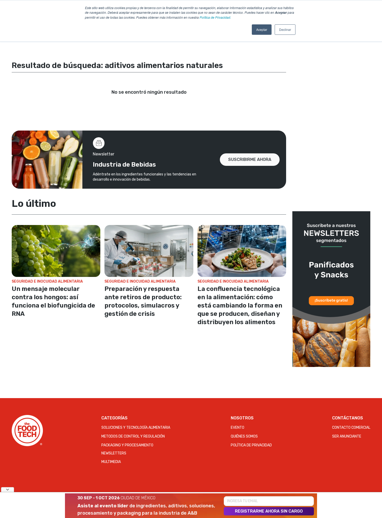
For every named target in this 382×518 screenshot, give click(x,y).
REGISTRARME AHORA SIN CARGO (269, 511)
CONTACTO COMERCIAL (351, 427)
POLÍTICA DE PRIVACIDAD (251, 445)
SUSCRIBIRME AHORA (249, 159)
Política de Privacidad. (215, 17)
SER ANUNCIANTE (346, 436)
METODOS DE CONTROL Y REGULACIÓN (133, 436)
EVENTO (237, 427)
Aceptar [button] (261, 29)
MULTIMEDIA (111, 462)
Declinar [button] (285, 29)
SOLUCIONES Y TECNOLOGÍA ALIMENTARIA (135, 427)
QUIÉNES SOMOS (244, 436)
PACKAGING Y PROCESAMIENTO (127, 445)
